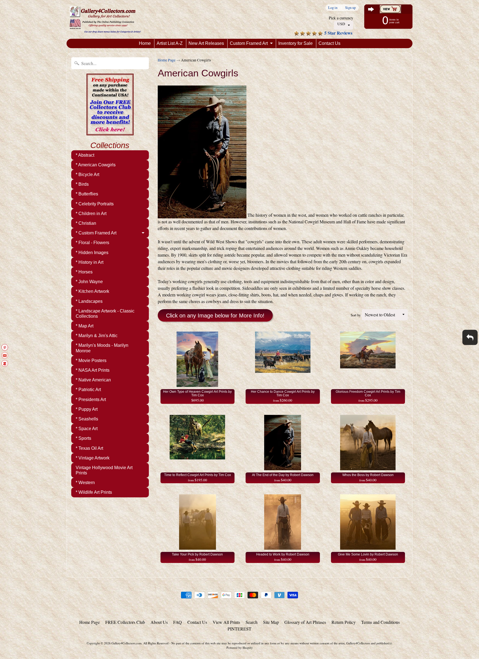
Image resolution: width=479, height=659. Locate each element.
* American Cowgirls (96, 164)
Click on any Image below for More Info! (215, 315)
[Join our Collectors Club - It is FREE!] (110, 132)
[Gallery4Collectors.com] (105, 19)
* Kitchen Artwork (92, 291)
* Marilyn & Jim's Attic (97, 335)
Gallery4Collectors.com (126, 643)
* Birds (82, 184)
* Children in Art (91, 213)
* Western (85, 482)
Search (252, 622)
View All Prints (226, 622)
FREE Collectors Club (125, 622)
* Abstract (85, 155)
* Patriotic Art (88, 389)
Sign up (350, 7)
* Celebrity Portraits (95, 203)
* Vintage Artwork (92, 458)
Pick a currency (341, 17)
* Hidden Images (92, 252)
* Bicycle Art (87, 174)
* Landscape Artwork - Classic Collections (105, 314)
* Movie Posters (91, 360)
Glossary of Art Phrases (305, 622)
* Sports (83, 438)
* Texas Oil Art (89, 448)
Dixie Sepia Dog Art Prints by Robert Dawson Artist (69, 637)
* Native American (93, 380)
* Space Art (87, 428)
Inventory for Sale (295, 43)
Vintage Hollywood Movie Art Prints (104, 470)
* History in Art (89, 262)
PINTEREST (239, 629)
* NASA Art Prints (92, 370)
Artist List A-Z (170, 43)
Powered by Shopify (239, 647)
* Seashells (87, 419)
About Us (159, 622)
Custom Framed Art (249, 43)
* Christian (86, 223)
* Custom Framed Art (96, 233)
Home (145, 43)
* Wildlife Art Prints (94, 492)
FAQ (177, 622)
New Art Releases (206, 43)
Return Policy (344, 622)
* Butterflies (87, 194)
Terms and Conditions (380, 622)
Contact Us (329, 43)
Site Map (271, 622)
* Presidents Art (91, 399)
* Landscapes (89, 301)
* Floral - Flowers (92, 242)
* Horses (84, 272)
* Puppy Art (87, 409)
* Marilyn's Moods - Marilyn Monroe (102, 348)
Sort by (356, 314)
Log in (332, 7)
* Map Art (84, 326)
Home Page (166, 60)
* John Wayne (89, 281)
